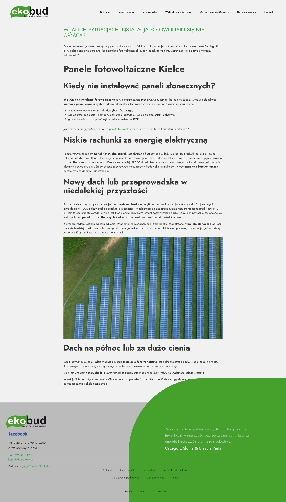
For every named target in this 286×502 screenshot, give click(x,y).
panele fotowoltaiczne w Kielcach (129, 129)
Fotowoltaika (149, 12)
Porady (128, 491)
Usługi (143, 491)
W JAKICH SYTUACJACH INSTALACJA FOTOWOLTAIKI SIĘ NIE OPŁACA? (133, 32)
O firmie (105, 12)
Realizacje (160, 491)
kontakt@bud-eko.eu (21, 459)
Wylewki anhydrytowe (178, 12)
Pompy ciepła (126, 12)
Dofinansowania (246, 12)
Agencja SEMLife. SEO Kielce (35, 466)
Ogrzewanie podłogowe (214, 12)
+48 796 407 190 (20, 455)
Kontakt (268, 12)
